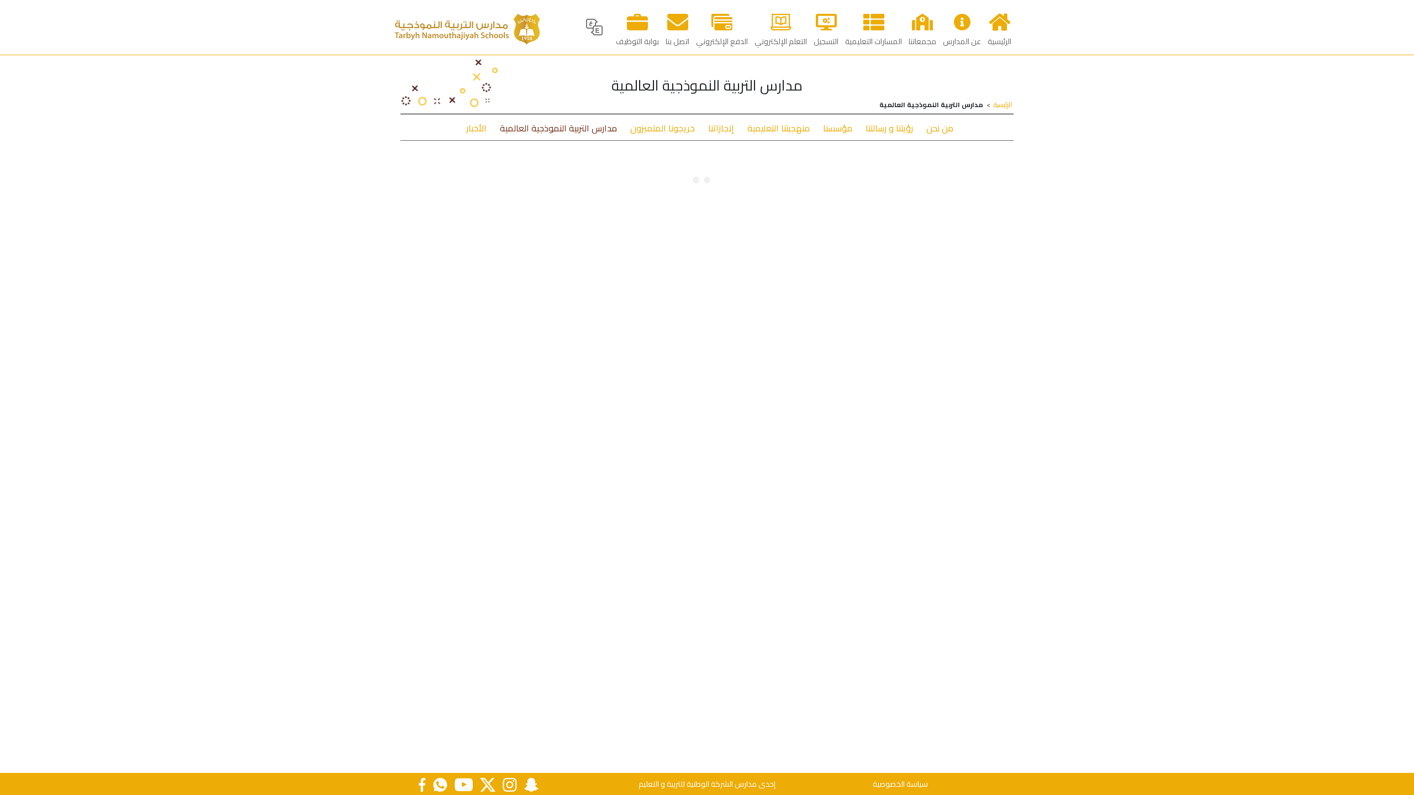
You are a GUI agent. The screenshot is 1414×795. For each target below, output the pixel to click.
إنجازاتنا (721, 128)
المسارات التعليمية (873, 41)
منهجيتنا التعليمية (778, 128)
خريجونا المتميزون (662, 128)
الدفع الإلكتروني (722, 41)
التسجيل (826, 41)
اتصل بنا (677, 41)
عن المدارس (962, 41)
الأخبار (476, 128)
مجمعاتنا (922, 41)
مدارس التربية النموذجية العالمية (558, 128)
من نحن (939, 128)
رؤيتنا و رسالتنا (889, 128)
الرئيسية (999, 41)
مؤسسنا (837, 128)
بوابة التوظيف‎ (637, 41)
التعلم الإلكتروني (781, 41)
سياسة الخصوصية (900, 784)
